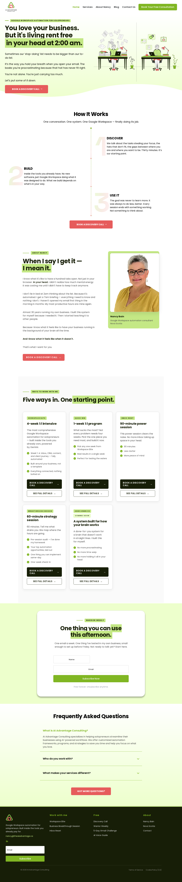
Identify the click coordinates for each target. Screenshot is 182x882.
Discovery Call (100, 821)
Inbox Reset (55, 830)
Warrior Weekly (101, 826)
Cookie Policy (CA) (154, 870)
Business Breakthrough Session (65, 826)
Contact (147, 830)
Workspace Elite (57, 821)
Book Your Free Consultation (157, 7)
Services (88, 7)
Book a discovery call (26, 89)
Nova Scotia (149, 826)
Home (76, 7)
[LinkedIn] (7, 841)
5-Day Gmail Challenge (105, 830)
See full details (44, 493)
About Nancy (103, 7)
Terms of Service (136, 870)
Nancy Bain (148, 821)
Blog (116, 7)
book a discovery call (90, 224)
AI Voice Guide (101, 835)
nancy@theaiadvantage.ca (19, 836)
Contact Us (128, 7)
